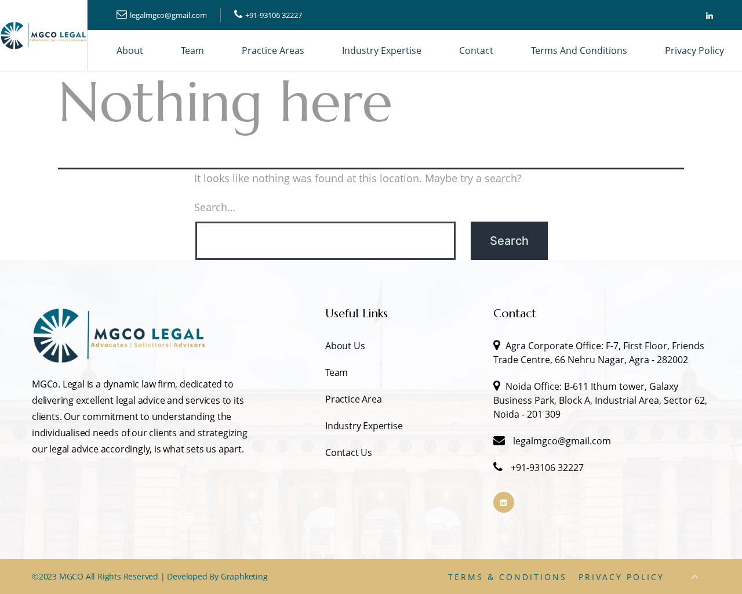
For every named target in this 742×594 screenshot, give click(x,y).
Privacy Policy (694, 50)
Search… (214, 207)
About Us (345, 345)
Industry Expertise (381, 50)
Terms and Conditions (579, 50)
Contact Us (348, 452)
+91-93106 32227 (273, 15)
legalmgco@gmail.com (168, 15)
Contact (476, 50)
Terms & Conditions (507, 576)
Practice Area (353, 399)
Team (192, 50)
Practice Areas (273, 50)
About (130, 50)
